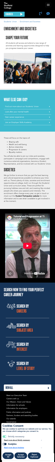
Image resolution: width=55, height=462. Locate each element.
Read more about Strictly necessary (17, 440)
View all (9, 388)
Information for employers (16, 408)
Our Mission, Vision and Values (18, 402)
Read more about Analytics (14, 448)
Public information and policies (18, 412)
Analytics (12, 444)
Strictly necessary (16, 436)
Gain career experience (14, 117)
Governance (11, 422)
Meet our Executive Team (16, 395)
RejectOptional (34, 455)
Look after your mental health (17, 112)
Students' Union (10, 22)
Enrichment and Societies (30, 22)
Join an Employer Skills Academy (18, 122)
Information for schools (15, 405)
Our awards (11, 419)
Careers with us (12, 399)
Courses (9, 14)
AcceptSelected (20, 455)
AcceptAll (8, 455)
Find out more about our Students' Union (22, 106)
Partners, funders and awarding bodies (22, 415)
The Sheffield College (8, 4)
